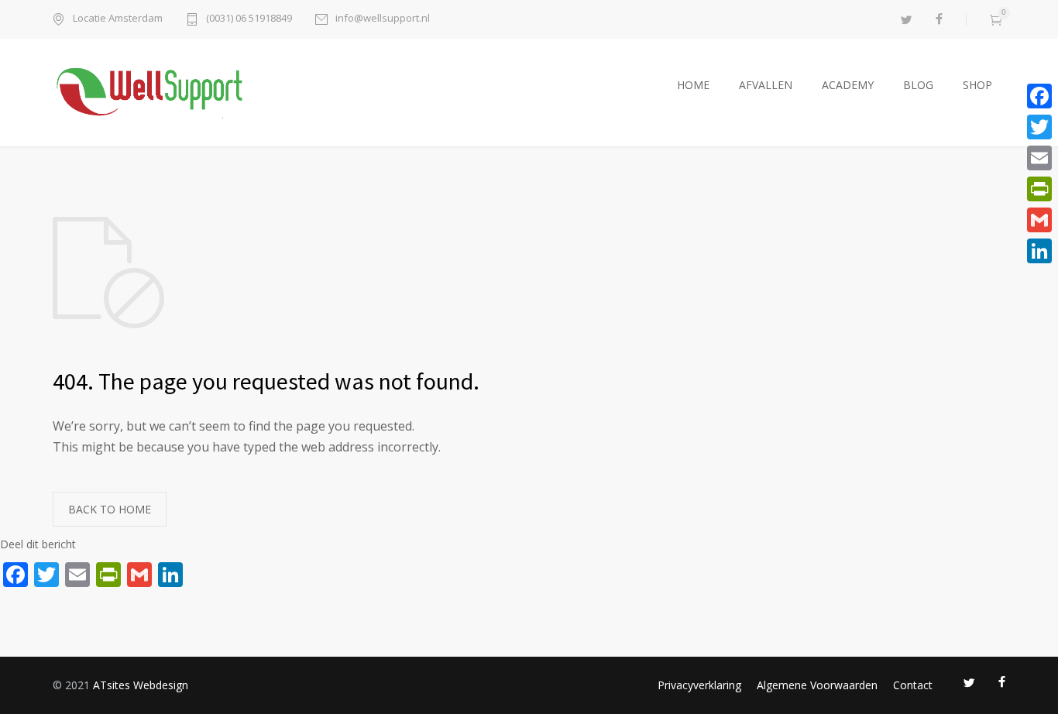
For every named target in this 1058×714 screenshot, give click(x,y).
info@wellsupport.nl (382, 19)
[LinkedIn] (1039, 250)
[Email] (1039, 157)
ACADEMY (848, 84)
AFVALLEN (765, 84)
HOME (693, 84)
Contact (913, 685)
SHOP (977, 84)
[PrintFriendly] (1039, 188)
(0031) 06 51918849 (249, 19)
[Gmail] (1039, 219)
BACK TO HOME (109, 509)
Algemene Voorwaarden (817, 685)
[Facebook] (1039, 96)
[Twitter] (1039, 127)
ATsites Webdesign (140, 685)
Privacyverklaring (699, 685)
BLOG (918, 84)
